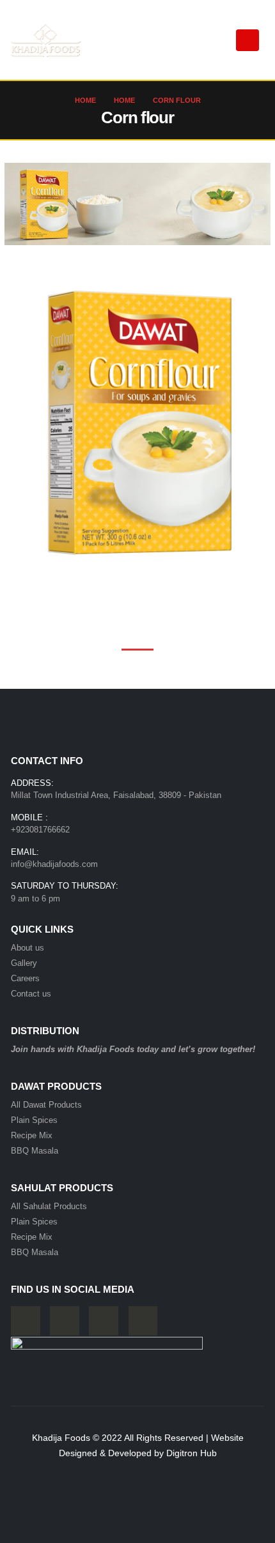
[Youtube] (64, 1321)
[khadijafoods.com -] (46, 39)
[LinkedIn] (143, 1321)
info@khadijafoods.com (54, 864)
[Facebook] (25, 1321)
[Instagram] (103, 1321)
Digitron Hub (191, 1453)
